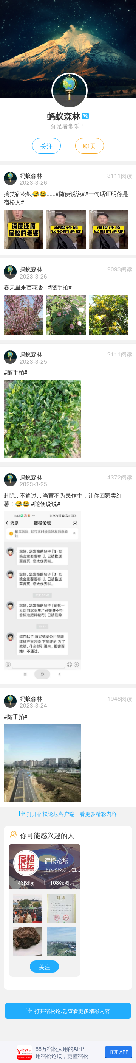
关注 (46, 145)
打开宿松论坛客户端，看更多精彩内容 (72, 813)
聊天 (89, 145)
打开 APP (118, 1051)
